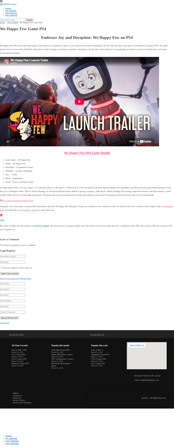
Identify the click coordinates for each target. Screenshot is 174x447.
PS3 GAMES (11, 13)
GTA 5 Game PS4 (19, 359)
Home (8, 8)
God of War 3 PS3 (19, 350)
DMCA (16, 393)
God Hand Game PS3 (60, 350)
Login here (4, 323)
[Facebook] (1, 431)
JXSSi (2, 220)
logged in (15, 245)
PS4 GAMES (11, 15)
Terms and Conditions (22, 402)
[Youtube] (3, 431)
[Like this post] (1, 215)
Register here (25, 278)
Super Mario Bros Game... (62, 354)
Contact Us (17, 396)
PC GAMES (10, 11)
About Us (17, 398)
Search (29, 20)
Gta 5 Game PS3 (19, 354)
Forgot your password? (10, 278)
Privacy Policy (19, 400)
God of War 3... (97, 350)
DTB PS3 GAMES (41, 226)
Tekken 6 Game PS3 (20, 363)
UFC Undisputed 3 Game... (62, 359)
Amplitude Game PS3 (100, 354)
